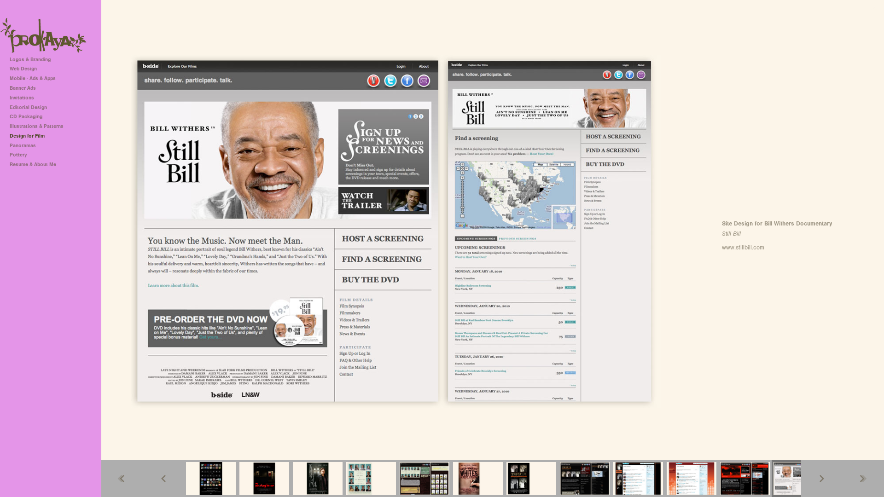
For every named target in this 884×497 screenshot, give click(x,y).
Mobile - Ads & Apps (33, 78)
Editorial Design (28, 107)
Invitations (22, 98)
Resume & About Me (33, 165)
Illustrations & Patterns (37, 126)
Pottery (18, 155)
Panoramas (23, 146)
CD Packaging (26, 117)
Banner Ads (23, 88)
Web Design (23, 69)
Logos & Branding (30, 60)
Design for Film (27, 136)
